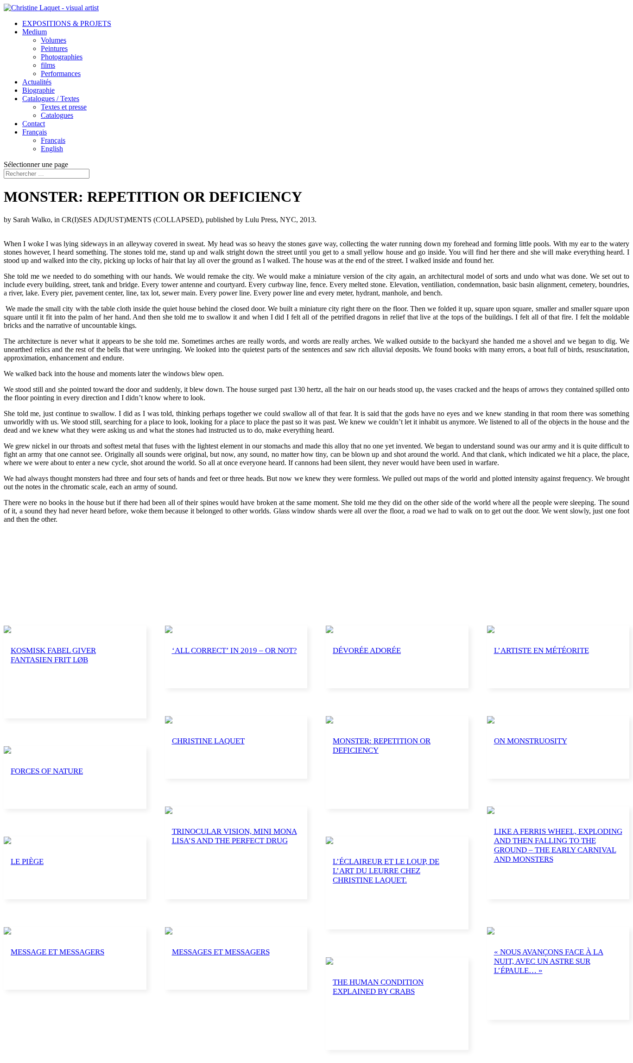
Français (34, 132)
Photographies (61, 57)
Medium (34, 32)
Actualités (36, 82)
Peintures (54, 48)
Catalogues (57, 115)
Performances (61, 73)
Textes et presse (64, 107)
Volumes (53, 40)
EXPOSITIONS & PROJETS (66, 23)
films (48, 65)
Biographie (38, 90)
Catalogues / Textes (50, 98)
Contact (33, 124)
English (52, 149)
